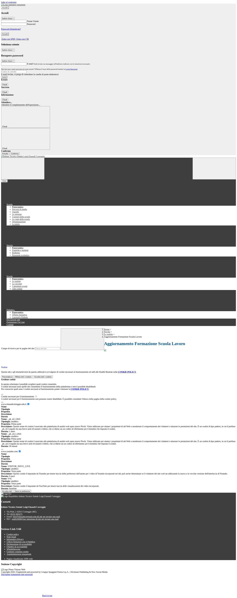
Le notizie (108, 334)
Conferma (15, 154)
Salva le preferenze (22, 491)
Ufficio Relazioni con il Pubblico (21, 542)
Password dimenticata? (11, 29)
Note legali (11, 537)
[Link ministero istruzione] (13, 5)
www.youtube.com (9, 451)
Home (106, 329)
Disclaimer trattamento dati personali (17, 574)
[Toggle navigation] (22, 168)
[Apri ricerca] (214, 168)
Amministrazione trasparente (19, 554)
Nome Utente (33, 21)
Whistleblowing (13, 549)
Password (31, 24)
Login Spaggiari (71, 69)
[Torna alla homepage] (118, 156)
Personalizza (7, 377)
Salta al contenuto (8, 2)
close (4, 181)
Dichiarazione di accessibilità (19, 544)
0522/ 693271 (16, 514)
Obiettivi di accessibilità (17, 547)
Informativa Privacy (15, 539)
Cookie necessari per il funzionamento (18, 396)
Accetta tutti (43, 377)
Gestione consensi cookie (18, 551)
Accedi (5, 7)
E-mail (30, 64)
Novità (107, 332)
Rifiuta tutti (23, 377)
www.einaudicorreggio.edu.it (14, 404)
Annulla (5, 154)
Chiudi (4, 85)
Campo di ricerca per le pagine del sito (17, 348)
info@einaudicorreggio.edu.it (36, 516)
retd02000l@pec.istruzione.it (35, 519)
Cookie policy (13, 534)
